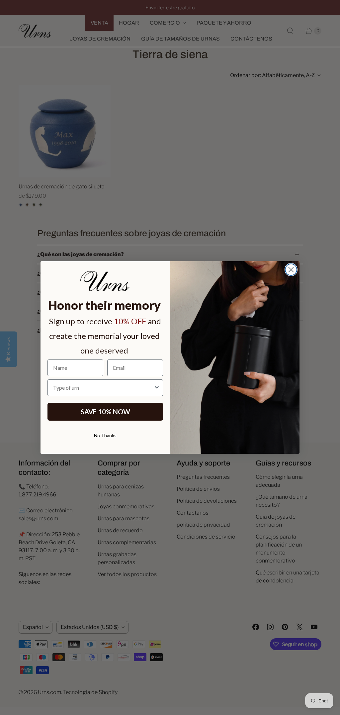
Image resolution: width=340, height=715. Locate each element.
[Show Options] (156, 388)
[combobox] (103, 388)
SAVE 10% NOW (105, 412)
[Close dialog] (291, 269)
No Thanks (105, 435)
